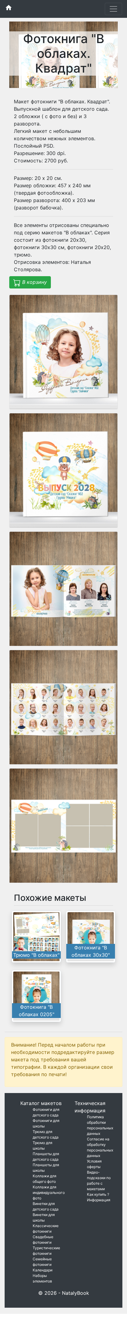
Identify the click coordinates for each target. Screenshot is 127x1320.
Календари (42, 1270)
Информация (98, 1200)
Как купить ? (98, 1194)
